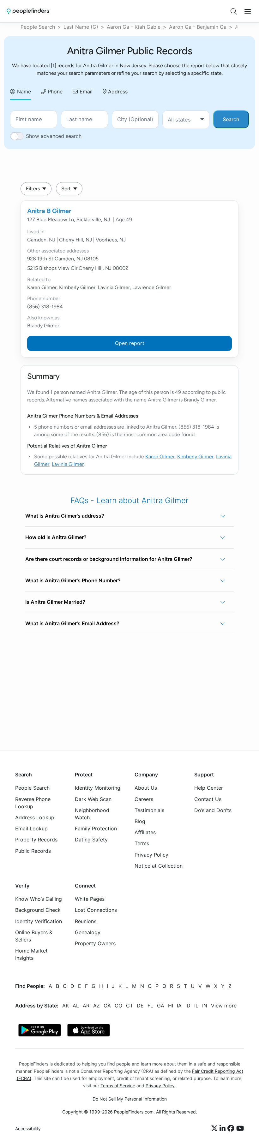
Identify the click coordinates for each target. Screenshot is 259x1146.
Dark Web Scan (93, 799)
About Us (146, 788)
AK (65, 1005)
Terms (142, 843)
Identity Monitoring (97, 788)
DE (140, 1005)
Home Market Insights (31, 954)
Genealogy (87, 932)
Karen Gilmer (160, 457)
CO (118, 1005)
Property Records (36, 840)
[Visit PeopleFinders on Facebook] (231, 1128)
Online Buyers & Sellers (33, 936)
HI (170, 1005)
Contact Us (207, 799)
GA (160, 1005)
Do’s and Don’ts (213, 810)
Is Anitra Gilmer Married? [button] (55, 602)
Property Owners (95, 943)
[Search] (234, 11)
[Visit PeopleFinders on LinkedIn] (223, 1128)
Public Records (33, 851)
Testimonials (149, 810)
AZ (96, 1005)
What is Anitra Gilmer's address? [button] (64, 516)
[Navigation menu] (247, 11)
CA (107, 1005)
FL (150, 1005)
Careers (144, 799)
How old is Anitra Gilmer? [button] (56, 537)
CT (129, 1005)
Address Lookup (34, 817)
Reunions (85, 921)
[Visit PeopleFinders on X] (215, 1128)
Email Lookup (31, 829)
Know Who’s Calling (38, 899)
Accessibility (28, 1128)
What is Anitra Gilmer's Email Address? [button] (72, 623)
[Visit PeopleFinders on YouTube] (240, 1128)
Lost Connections (96, 910)
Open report (129, 343)
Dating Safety (91, 840)
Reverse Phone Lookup (33, 803)
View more (224, 1005)
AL (76, 1005)
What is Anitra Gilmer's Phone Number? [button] (73, 580)
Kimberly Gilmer (195, 457)
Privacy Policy (151, 855)
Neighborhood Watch (92, 814)
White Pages (90, 899)
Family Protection (96, 829)
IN (204, 1005)
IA (179, 1005)
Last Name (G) (80, 27)
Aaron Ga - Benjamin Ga (197, 27)
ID (187, 1005)
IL (196, 1005)
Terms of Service (117, 1085)
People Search (38, 27)
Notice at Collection (159, 866)
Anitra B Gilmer (49, 211)
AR (86, 1005)
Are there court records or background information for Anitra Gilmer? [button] (108, 559)
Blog (140, 821)
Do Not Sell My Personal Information (130, 1098)
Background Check (38, 910)
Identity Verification (38, 921)
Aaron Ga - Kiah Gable (133, 27)
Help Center (208, 788)
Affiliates (145, 832)
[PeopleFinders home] (28, 11)
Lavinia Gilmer (68, 464)
